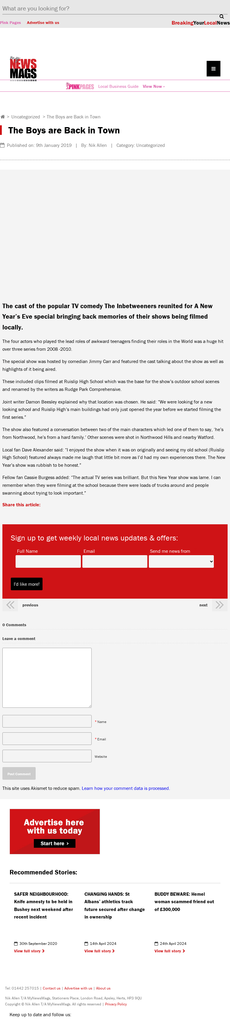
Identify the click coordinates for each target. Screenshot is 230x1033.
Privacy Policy (116, 1004)
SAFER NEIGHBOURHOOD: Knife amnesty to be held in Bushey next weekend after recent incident (43, 905)
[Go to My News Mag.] (3, 117)
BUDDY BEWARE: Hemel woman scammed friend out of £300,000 (184, 901)
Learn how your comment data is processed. (126, 788)
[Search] (222, 16)
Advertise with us (43, 22)
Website (101, 756)
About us (103, 988)
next (203, 605)
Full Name (27, 550)
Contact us (51, 988)
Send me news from (170, 550)
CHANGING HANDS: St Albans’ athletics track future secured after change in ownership (114, 905)
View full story (27, 951)
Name (101, 721)
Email (89, 550)
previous (30, 605)
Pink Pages (10, 22)
